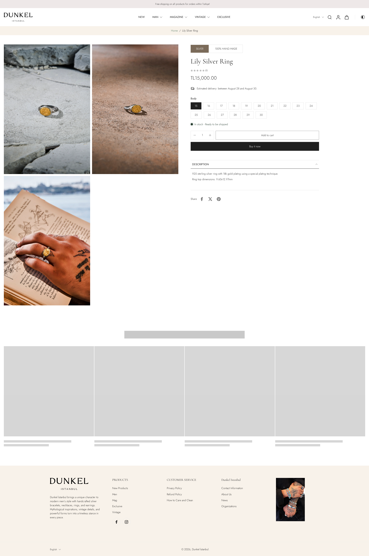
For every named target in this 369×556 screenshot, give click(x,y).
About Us (226, 494)
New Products (120, 488)
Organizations (229, 506)
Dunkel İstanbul (200, 549)
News (224, 500)
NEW (141, 17)
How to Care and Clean (180, 500)
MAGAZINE (176, 17)
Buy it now (254, 146)
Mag (114, 500)
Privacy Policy (174, 488)
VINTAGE (200, 17)
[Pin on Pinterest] (218, 199)
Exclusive (117, 506)
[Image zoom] (47, 109)
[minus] (195, 135)
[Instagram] (126, 522)
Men (114, 494)
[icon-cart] (346, 17)
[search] (329, 17)
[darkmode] (360, 17)
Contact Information (232, 488)
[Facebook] (116, 522)
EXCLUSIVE (223, 17)
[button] (267, 135)
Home (174, 31)
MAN (155, 17)
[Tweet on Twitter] (210, 199)
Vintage (116, 512)
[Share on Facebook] (202, 199)
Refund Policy (174, 494)
